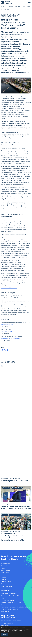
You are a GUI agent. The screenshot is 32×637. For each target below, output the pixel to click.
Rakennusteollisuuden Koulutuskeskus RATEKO (15, 607)
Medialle (3, 577)
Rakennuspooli (5, 611)
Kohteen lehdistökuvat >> (9, 288)
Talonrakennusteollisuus (8, 593)
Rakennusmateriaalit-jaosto (8, 16)
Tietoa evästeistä (6, 586)
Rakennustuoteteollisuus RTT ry (9, 15)
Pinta (2, 605)
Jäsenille (3, 579)
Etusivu (3, 6)
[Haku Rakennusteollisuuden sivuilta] (25, 2)
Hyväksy (5, 634)
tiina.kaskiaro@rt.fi (7, 324)
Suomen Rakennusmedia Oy (9, 609)
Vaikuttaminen (5, 570)
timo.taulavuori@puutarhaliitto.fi (11, 338)
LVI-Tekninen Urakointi (8, 600)
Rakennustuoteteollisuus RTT (10, 596)
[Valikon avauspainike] (29, 2)
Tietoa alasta (5, 566)
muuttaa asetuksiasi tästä (8, 631)
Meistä (3, 568)
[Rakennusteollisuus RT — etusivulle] (6, 2)
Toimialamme (5, 572)
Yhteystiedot (5, 575)
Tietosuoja (4, 584)
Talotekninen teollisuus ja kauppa (11, 602)
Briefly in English (6, 581)
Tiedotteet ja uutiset (20, 6)
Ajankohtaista (10, 6)
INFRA (3, 598)
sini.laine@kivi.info (6, 331)
